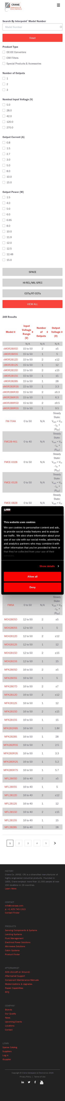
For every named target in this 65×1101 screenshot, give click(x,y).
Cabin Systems (12, 950)
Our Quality (10, 1013)
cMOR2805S (11, 354)
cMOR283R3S (11, 386)
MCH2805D (10, 619)
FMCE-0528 (10, 482)
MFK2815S (10, 719)
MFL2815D (10, 812)
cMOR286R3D (11, 392)
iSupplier (6, 1059)
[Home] (13, 6)
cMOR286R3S (11, 397)
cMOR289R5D (11, 403)
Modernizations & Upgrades (18, 983)
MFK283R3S (11, 753)
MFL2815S (10, 820)
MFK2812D (10, 694)
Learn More (10, 888)
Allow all (33, 576)
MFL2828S (10, 827)
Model (9, 332)
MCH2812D (10, 636)
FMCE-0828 (10, 502)
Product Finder (12, 954)
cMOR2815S (11, 375)
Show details (47, 566)
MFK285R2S (11, 761)
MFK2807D (10, 686)
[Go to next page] (55, 843)
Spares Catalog (9, 1047)
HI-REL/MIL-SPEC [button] (32, 282)
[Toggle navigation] (58, 5)
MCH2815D (10, 652)
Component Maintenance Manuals (22, 979)
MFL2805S (10, 786)
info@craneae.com (14, 905)
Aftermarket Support (15, 975)
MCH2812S (10, 644)
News (7, 1017)
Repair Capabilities (14, 987)
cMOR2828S (11, 381)
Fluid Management (14, 938)
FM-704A (11, 421)
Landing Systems (13, 934)
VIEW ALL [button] (32, 304)
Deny (33, 587)
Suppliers (7, 1051)
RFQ (7, 992)
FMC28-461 (10, 441)
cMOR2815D (11, 370)
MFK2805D (10, 669)
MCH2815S (10, 661)
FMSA (11, 605)
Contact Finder (12, 912)
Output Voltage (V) (55, 332)
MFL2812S (10, 803)
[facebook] (33, 1082)
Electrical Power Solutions (17, 942)
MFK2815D (10, 711)
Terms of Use (39, 1076)
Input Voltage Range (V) (26, 332)
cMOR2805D (11, 348)
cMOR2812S (11, 364)
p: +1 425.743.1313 (15, 909)
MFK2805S (10, 678)
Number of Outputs (41, 332)
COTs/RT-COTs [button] (32, 293)
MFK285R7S (11, 770)
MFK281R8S (11, 728)
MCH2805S (10, 627)
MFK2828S (10, 736)
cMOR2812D (11, 359)
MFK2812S (10, 703)
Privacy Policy (25, 1076)
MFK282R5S (11, 745)
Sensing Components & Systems (21, 930)
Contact (8, 1029)
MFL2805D (10, 778)
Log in (5, 1055)
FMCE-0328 (10, 462)
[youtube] (40, 1082)
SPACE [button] (32, 272)
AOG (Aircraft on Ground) (17, 971)
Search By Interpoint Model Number (24, 21)
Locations (9, 1025)
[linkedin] (23, 1082)
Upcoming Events (13, 1021)
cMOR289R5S (11, 408)
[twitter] (27, 1082)
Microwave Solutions (15, 946)
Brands (8, 1009)
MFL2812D (10, 795)
